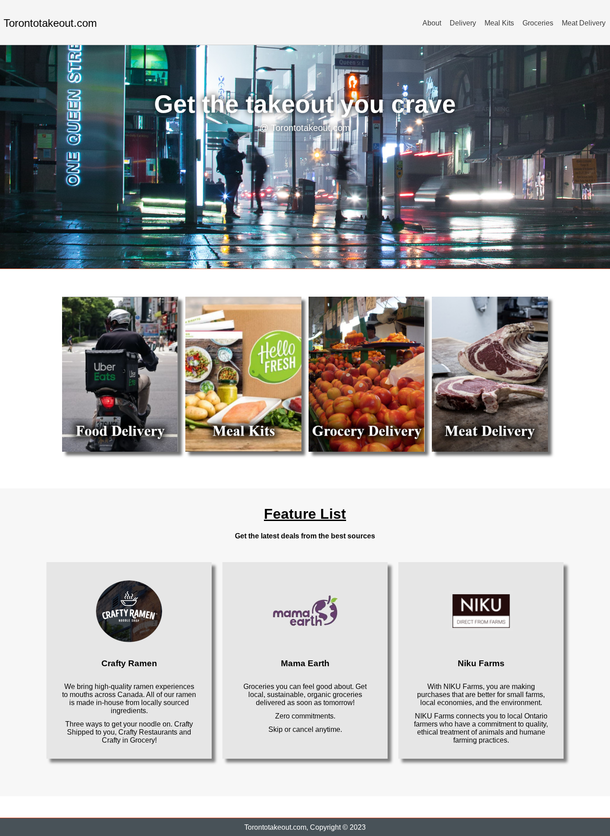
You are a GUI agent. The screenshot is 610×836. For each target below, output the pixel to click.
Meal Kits (499, 23)
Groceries (537, 23)
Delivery (463, 23)
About (431, 23)
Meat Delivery (584, 23)
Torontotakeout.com (50, 23)
